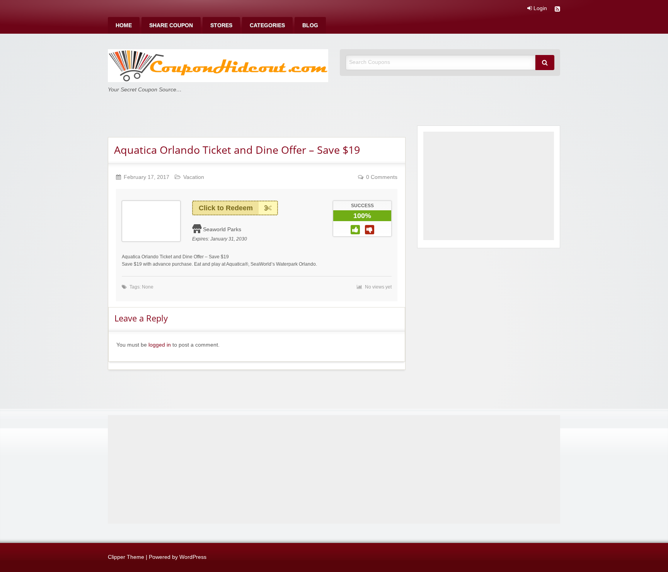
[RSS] (557, 10)
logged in (159, 345)
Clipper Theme (126, 557)
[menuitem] (124, 25)
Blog (310, 25)
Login (539, 8)
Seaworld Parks (222, 229)
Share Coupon (171, 25)
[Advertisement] (488, 186)
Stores (221, 25)
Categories (267, 25)
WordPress (192, 557)
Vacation (193, 177)
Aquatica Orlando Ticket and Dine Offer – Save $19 (237, 150)
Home (124, 25)
